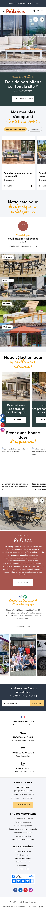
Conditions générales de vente (23, 902)
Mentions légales (36, 907)
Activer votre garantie (23, 826)
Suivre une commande (23, 832)
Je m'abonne (37, 703)
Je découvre (16, 420)
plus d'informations (23, 99)
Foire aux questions (23, 822)
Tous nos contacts (23, 869)
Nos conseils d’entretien (23, 819)
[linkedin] (20, 890)
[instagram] (31, 890)
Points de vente (23, 855)
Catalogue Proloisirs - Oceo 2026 (23, 246)
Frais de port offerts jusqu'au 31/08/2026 (23, 3)
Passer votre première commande (23, 829)
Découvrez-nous (23, 627)
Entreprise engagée (23, 851)
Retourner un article (23, 836)
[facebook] (15, 890)
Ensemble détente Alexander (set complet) (18, 175)
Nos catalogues (23, 865)
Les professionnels (23, 858)
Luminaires (35, 129)
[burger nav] (4, 11)
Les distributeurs (23, 862)
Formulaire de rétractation (23, 839)
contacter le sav (23, 805)
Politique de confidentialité (14, 907)
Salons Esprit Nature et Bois (15, 129)
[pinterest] (25, 890)
